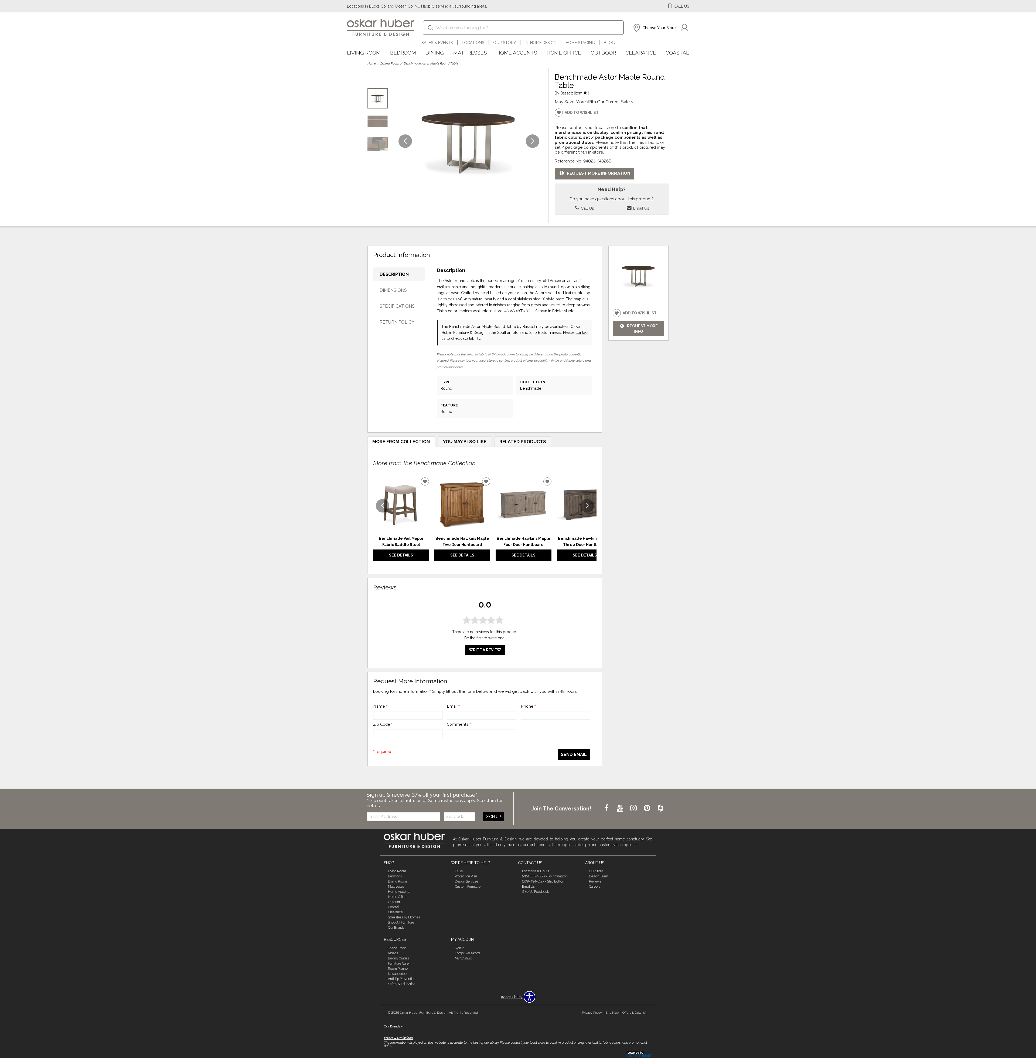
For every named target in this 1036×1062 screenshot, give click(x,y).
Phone (528, 706)
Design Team (598, 876)
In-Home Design (541, 42)
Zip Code (383, 724)
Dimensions (393, 290)
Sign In (460, 948)
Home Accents (516, 53)
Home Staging (580, 42)
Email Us (640, 208)
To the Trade (397, 948)
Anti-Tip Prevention (401, 979)
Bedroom (403, 53)
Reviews (595, 881)
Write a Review (485, 650)
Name (380, 706)
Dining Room (389, 63)
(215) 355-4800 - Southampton (545, 876)
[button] (654, 27)
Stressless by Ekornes (404, 917)
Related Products (522, 441)
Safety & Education (401, 984)
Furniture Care (398, 963)
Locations (473, 42)
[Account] (684, 28)
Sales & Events (437, 42)
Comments (459, 724)
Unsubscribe (397, 974)
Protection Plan (466, 876)
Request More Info (642, 329)
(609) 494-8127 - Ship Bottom (543, 881)
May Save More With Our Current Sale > (594, 101)
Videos (393, 953)
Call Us (587, 208)
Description (394, 274)
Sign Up (493, 817)
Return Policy (397, 322)
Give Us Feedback (535, 892)
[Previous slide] (382, 506)
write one (496, 638)
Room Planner (398, 969)
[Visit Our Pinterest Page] (647, 808)
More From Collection (401, 441)
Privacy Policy (592, 1013)
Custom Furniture (467, 886)
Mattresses (470, 53)
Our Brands (396, 927)
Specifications (397, 306)
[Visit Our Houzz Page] (660, 808)
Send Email (574, 754)
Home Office (564, 53)
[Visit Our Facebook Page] (607, 808)
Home (371, 63)
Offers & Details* (634, 1013)
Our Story (504, 42)
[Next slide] (587, 506)
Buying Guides (398, 958)
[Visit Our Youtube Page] (620, 808)
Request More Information (598, 173)
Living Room (364, 53)
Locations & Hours (535, 871)
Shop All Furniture (401, 922)
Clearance (640, 53)
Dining (434, 53)
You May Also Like (464, 441)
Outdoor (603, 53)
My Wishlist (463, 958)
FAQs (459, 871)
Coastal (677, 53)
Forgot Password (467, 953)
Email (453, 706)
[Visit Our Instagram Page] (634, 808)
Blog (609, 42)
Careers (594, 886)
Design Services (466, 881)
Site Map (612, 1013)
